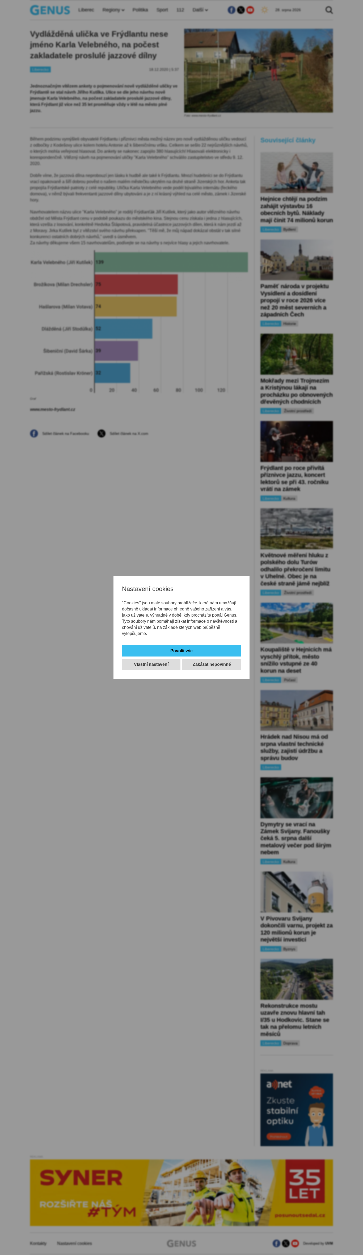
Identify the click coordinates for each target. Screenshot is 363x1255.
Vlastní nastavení (151, 664)
